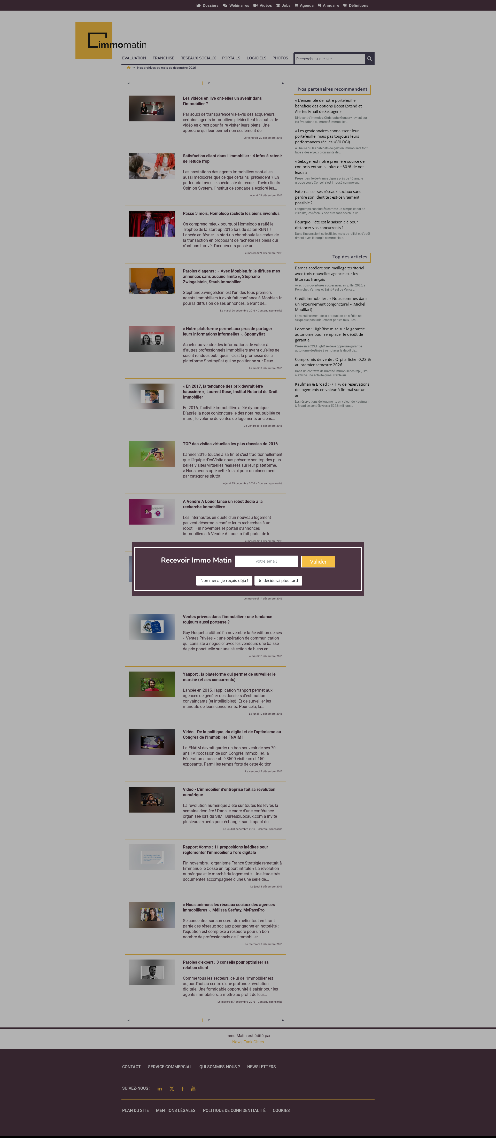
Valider (318, 562)
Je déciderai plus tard (278, 580)
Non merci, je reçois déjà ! (224, 580)
